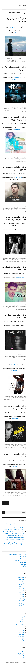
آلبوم (23, 617)
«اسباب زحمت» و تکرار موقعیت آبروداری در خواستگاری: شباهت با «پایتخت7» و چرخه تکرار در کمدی (13, 544)
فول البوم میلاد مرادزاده (10, 495)
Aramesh (15, 279)
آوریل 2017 (21, 600)
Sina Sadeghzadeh (20, 277)
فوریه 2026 (21, 583)
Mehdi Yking (18, 77)
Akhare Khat (14, 327)
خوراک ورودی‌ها (20, 653)
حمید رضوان (20, 357)
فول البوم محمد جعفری (10, 447)
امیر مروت (8, 208)
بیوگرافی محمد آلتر (20, 259)
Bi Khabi (21, 231)
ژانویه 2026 (21, 584)
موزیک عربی (21, 640)
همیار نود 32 (23, 562)
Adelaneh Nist (15, 418)
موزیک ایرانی (13, 107)
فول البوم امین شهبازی (10, 61)
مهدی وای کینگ (23, 111)
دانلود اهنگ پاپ (23, 109)
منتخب (22, 628)
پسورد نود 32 (23, 558)
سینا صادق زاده (7, 307)
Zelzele (14, 79)
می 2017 (22, 598)
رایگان (24, 566)
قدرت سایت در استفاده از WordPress (13, 662)
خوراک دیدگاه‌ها (21, 655)
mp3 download (23, 60)
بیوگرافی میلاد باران (7, 397)
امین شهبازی (17, 60)
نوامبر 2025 (21, 588)
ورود (23, 651)
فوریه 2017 (21, 604)
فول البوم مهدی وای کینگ (7, 109)
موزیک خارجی (21, 636)
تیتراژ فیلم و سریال (20, 624)
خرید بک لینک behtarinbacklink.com (17, 554)
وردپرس (22, 656)
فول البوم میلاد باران (8, 399)
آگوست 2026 (21, 577)
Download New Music (11, 58)
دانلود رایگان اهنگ (18, 61)
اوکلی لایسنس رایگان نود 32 (19, 560)
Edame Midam (15, 466)
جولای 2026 (21, 579)
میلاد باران (24, 400)
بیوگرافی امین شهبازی (10, 60)
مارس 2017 (21, 602)
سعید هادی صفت (6, 159)
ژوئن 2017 (22, 596)
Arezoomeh (14, 370)
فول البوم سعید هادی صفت (21, 161)
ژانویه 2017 (21, 605)
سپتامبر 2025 (21, 592)
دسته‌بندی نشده (21, 626)
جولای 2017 (21, 594)
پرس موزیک (22, 5)
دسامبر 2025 (21, 586)
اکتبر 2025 (22, 590)
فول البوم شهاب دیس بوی (10, 261)
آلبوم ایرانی (16, 354)
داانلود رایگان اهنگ (19, 447)
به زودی (22, 622)
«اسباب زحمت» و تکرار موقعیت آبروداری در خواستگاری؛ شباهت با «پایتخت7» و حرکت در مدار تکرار (14, 539)
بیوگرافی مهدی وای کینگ (8, 108)
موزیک (17, 58)
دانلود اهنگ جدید (20, 159)
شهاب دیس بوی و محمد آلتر (20, 261)
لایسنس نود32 (23, 556)
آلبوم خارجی (21, 620)
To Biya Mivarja (16, 129)
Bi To (15, 32)
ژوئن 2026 (22, 581)
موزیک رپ (22, 638)
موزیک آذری (21, 632)
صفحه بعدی (4, 503)
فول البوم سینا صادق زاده (21, 309)
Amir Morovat (18, 177)
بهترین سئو (23, 564)
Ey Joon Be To (17, 208)
